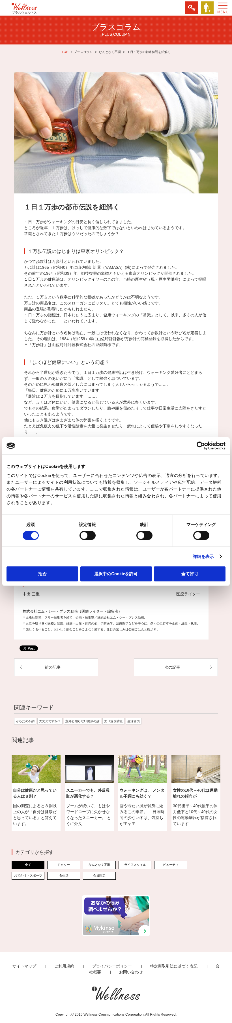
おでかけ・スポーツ (28, 875)
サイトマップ (24, 966)
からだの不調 (25, 721)
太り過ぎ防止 (113, 721)
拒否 (42, 573)
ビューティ (171, 864)
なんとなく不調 (110, 52)
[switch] (88, 535)
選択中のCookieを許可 (116, 573)
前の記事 (53, 667)
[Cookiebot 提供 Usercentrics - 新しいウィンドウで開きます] (200, 446)
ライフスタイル (135, 864)
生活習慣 (133, 721)
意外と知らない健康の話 (82, 721)
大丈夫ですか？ (50, 721)
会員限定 (99, 875)
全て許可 (189, 573)
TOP (65, 52)
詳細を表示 (203, 556)
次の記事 (172, 667)
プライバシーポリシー (112, 966)
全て (28, 864)
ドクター (63, 864)
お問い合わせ (131, 972)
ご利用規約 (64, 966)
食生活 (63, 875)
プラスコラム (83, 52)
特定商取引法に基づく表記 (173, 966)
